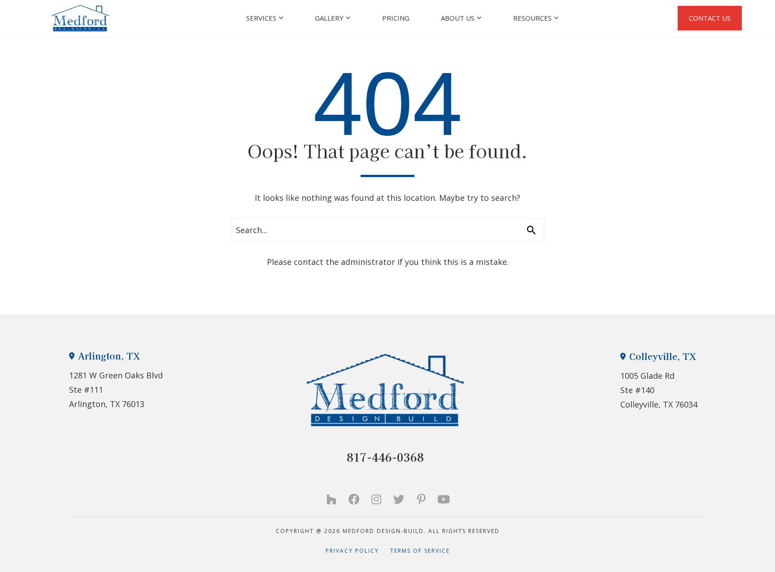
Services (261, 17)
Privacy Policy (358, 551)
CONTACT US (710, 17)
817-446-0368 (385, 457)
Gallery (329, 17)
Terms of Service (420, 551)
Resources (532, 17)
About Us (458, 17)
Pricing (395, 17)
